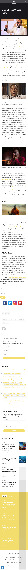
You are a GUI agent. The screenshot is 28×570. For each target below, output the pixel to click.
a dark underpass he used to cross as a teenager (14, 188)
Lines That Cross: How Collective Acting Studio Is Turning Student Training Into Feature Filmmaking (14, 378)
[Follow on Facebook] (10, 553)
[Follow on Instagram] (12, 553)
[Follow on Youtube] (18, 553)
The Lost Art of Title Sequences (12, 373)
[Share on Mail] (8, 313)
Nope (4, 322)
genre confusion (6, 179)
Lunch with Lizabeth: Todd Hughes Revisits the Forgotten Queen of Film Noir (14, 383)
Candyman (22, 47)
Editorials (4, 7)
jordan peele (21, 319)
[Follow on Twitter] (15, 553)
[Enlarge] (24, 84)
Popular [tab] (10, 496)
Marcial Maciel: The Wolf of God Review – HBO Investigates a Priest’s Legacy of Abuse (14, 389)
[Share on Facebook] (3, 313)
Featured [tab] (4, 496)
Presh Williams (6, 509)
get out (10, 319)
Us (7, 322)
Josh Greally (5, 452)
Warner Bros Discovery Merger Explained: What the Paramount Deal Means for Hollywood (13, 402)
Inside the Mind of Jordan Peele (17, 277)
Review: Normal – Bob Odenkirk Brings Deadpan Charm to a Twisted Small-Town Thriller (14, 395)
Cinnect (3, 538)
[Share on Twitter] (6, 313)
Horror (15, 319)
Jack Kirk (4, 16)
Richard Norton (6, 475)
